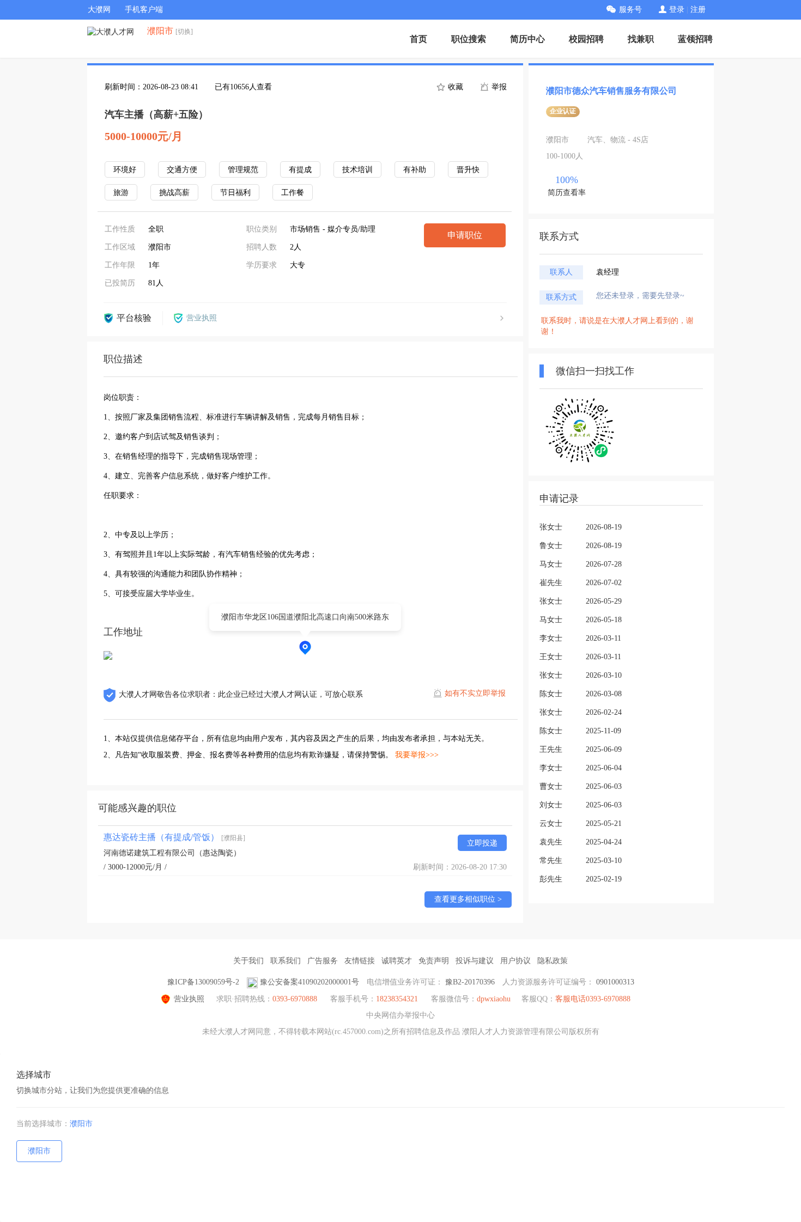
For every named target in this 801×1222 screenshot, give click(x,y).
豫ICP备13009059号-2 (203, 982)
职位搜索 (468, 39)
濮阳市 (81, 1124)
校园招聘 (586, 39)
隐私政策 (552, 961)
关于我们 (248, 961)
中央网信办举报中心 (400, 1015)
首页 (418, 39)
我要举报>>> (417, 755)
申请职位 (464, 235)
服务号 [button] (630, 9)
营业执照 (189, 999)
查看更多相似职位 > (468, 899)
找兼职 (641, 39)
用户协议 (515, 961)
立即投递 (482, 843)
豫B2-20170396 (470, 982)
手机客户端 (144, 9)
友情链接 (359, 961)
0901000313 (615, 982)
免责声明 (433, 961)
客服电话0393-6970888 (592, 999)
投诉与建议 (475, 961)
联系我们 (285, 961)
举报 (498, 87)
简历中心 (527, 39)
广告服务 (322, 961)
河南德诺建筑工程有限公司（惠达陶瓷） (172, 853)
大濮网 (99, 9)
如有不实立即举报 (475, 693)
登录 (676, 9)
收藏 (454, 87)
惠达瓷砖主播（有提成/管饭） (174, 837)
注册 (698, 9)
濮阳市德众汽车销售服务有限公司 (611, 90)
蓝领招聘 (695, 39)
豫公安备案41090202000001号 (309, 982)
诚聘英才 (396, 961)
